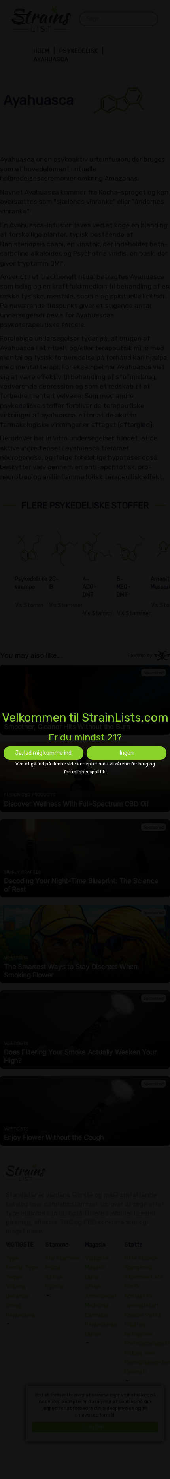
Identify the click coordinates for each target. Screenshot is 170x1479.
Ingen (127, 753)
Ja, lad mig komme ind (43, 753)
